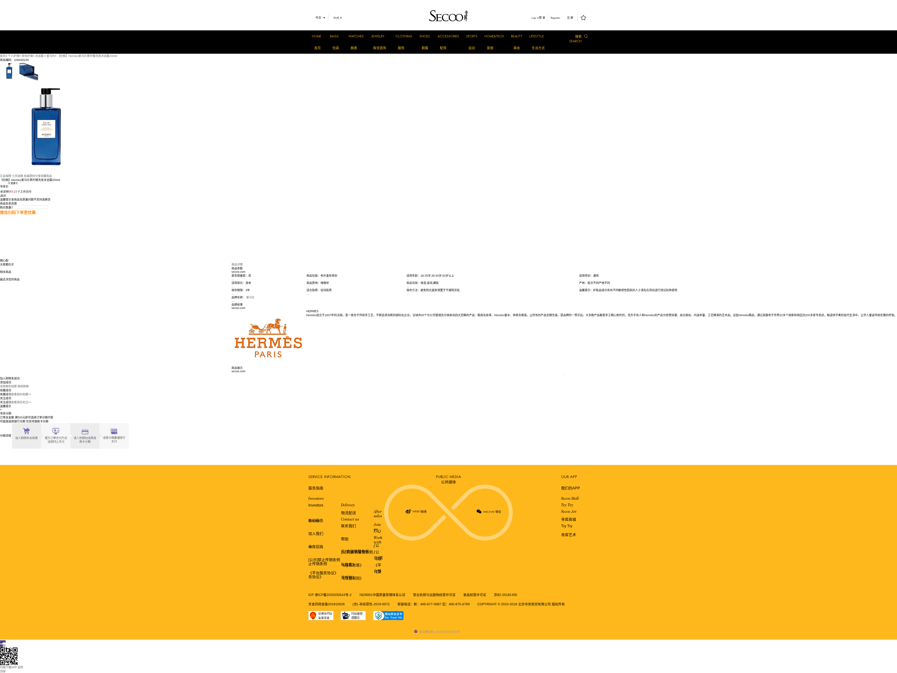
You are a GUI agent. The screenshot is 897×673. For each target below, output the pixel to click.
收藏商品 (46, 176)
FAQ (377, 531)
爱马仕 (50, 56)
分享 (38, 176)
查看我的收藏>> (21, 394)
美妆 (516, 48)
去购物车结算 (8, 386)
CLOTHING (403, 36)
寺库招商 (315, 547)
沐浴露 (39, 56)
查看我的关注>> (21, 402)
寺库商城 (568, 519)
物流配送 (348, 513)
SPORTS (471, 36)
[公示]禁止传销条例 (324, 560)
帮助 (345, 539)
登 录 (542, 17)
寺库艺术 (568, 535)
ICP (311, 595)
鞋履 (425, 48)
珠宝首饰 (379, 48)
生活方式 (538, 48)
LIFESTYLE (536, 36)
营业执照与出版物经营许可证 (434, 595)
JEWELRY (377, 36)
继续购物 (23, 386)
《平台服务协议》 (323, 573)
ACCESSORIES (448, 36)
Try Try (567, 505)
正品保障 (5, 176)
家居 (490, 48)
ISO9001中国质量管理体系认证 (382, 595)
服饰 (401, 48)
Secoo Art (569, 512)
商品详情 (237, 264)
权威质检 (29, 176)
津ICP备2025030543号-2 (333, 595)
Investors (316, 499)
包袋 (335, 48)
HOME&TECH (494, 36)
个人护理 (13, 56)
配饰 (443, 48)
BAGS (334, 36)
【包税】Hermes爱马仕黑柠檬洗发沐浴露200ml (87, 56)
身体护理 (27, 56)
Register (555, 17)
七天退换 (17, 176)
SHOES (424, 36)
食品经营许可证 (474, 595)
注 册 (570, 17)
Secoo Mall (570, 499)
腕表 (354, 48)
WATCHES (356, 36)
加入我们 (315, 534)
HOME (316, 36)
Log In (535, 17)
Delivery (348, 505)
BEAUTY (516, 36)
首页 (317, 48)
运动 (471, 48)
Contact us (350, 519)
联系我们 (348, 526)
